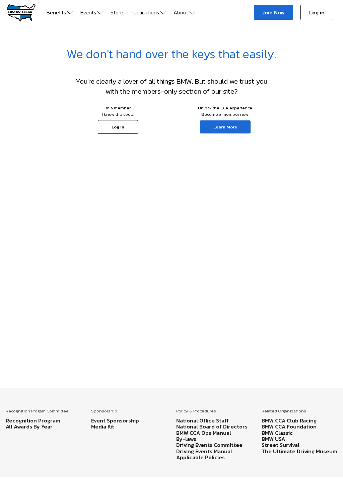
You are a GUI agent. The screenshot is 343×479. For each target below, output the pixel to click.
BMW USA (273, 439)
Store (117, 12)
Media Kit (102, 426)
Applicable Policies (200, 457)
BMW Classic (277, 433)
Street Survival (280, 445)
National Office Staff (202, 420)
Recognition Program (33, 420)
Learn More (225, 127)
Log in (317, 12)
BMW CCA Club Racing (289, 420)
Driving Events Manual (204, 451)
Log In (118, 127)
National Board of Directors (212, 426)
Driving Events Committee (209, 445)
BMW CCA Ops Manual (203, 433)
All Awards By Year (29, 426)
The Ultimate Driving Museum (299, 451)
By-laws (186, 439)
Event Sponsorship (115, 420)
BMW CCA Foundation (289, 426)
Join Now (273, 12)
